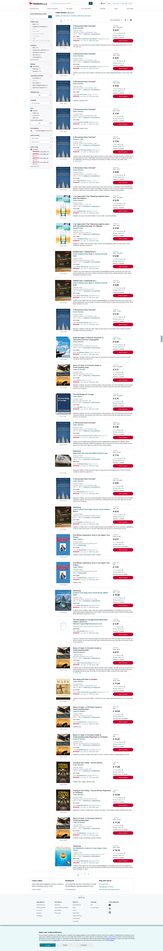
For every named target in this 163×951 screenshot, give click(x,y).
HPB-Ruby (80, 407)
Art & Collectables (86, 8)
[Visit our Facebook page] (110, 905)
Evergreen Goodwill (82, 122)
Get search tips (103, 884)
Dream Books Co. (82, 180)
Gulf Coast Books (82, 94)
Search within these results (38, 14)
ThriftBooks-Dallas (82, 239)
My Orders (39, 913)
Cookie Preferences (77, 915)
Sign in (109, 3)
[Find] (91, 3)
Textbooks (102, 8)
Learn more (33, 59)
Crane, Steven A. (78, 28)
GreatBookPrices (82, 550)
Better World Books (82, 266)
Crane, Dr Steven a (79, 652)
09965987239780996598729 (91, 206)
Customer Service (95, 907)
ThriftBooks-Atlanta (83, 352)
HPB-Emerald (80, 491)
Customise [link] (84, 945)
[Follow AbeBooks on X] (110, 908)
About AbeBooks (77, 904)
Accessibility (75, 921)
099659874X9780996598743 (91, 770)
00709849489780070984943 (91, 600)
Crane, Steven (77, 396)
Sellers (116, 8)
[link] (131, 20)
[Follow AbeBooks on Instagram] (110, 912)
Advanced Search (34, 8)
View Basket (39, 915)
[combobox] (69, 3)
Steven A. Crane (78, 139)
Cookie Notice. (56, 940)
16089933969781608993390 (91, 687)
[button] (57, 20)
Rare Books (69, 8)
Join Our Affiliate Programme (61, 907)
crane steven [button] (66, 16)
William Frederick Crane (100, 453)
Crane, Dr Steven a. (79, 739)
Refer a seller (58, 913)
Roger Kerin (77, 453)
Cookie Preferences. (111, 938)
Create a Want (36, 889)
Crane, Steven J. (78, 539)
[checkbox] (31, 24)
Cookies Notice (76, 918)
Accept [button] (48, 945)
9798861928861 (82, 545)
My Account (116, 3)
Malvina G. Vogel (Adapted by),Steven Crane (87, 624)
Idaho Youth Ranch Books (84, 150)
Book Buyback (58, 910)
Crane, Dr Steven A (79, 369)
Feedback (161, 339)
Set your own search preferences (109, 889)
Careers (74, 910)
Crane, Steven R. (78, 765)
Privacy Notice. (110, 940)
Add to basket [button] (123, 41)
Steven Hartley (86, 453)
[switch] (32, 131)
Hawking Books (81, 211)
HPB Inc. (79, 380)
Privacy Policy (76, 913)
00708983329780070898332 (91, 856)
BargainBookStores (82, 749)
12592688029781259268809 (91, 262)
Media (74, 907)
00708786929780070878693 (91, 459)
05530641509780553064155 (91, 402)
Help (130, 3)
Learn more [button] (33, 166)
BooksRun (80, 522)
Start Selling (130, 8)
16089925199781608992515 (91, 34)
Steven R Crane (78, 228)
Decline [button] (65, 945)
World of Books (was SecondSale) (87, 38)
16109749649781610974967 (91, 347)
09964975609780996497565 (91, 375)
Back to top (81, 897)
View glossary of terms (106, 887)
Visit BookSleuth (70, 889)
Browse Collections (52, 8)
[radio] (31, 69)
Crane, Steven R (78, 200)
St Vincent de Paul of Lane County (87, 435)
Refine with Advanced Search (82, 16)
